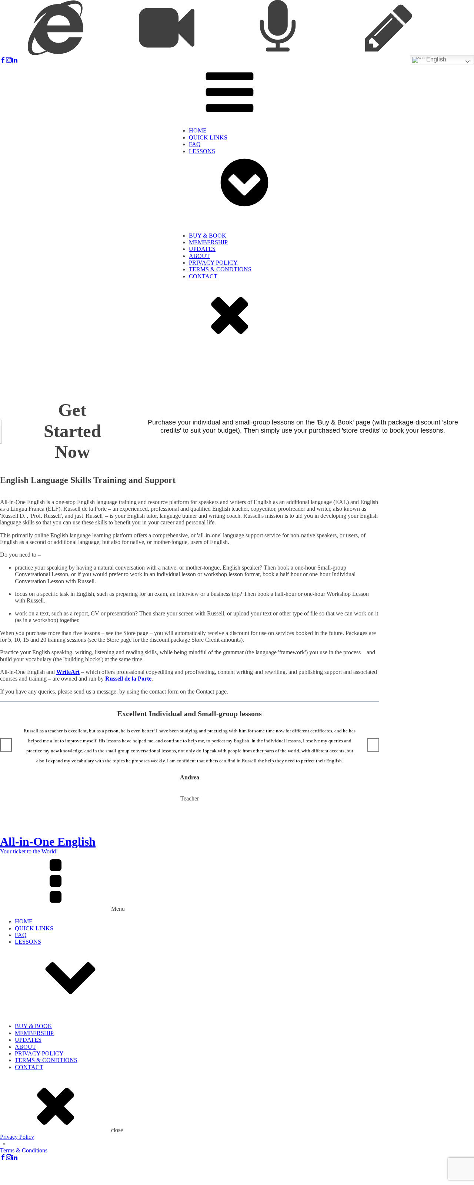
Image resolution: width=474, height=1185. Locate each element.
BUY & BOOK (207, 235)
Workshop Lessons (226, 265)
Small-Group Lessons (229, 259)
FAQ (195, 144)
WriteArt (68, 672)
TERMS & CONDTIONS (220, 269)
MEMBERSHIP (208, 242)
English (435, 59)
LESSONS (202, 151)
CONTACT (203, 276)
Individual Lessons (226, 252)
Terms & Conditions (23, 1150)
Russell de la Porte (128, 678)
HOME (198, 130)
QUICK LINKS (208, 137)
